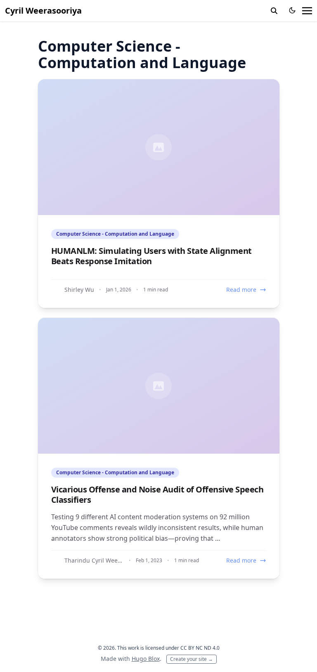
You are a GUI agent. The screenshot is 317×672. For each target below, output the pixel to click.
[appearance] (292, 10)
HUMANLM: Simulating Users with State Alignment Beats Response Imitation (151, 256)
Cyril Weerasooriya (43, 10)
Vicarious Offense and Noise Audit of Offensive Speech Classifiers (157, 494)
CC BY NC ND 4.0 (200, 647)
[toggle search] (274, 10)
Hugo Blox (146, 659)
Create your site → (191, 659)
